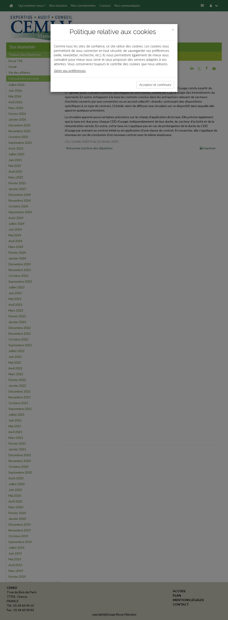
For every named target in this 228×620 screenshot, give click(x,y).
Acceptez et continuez (155, 85)
